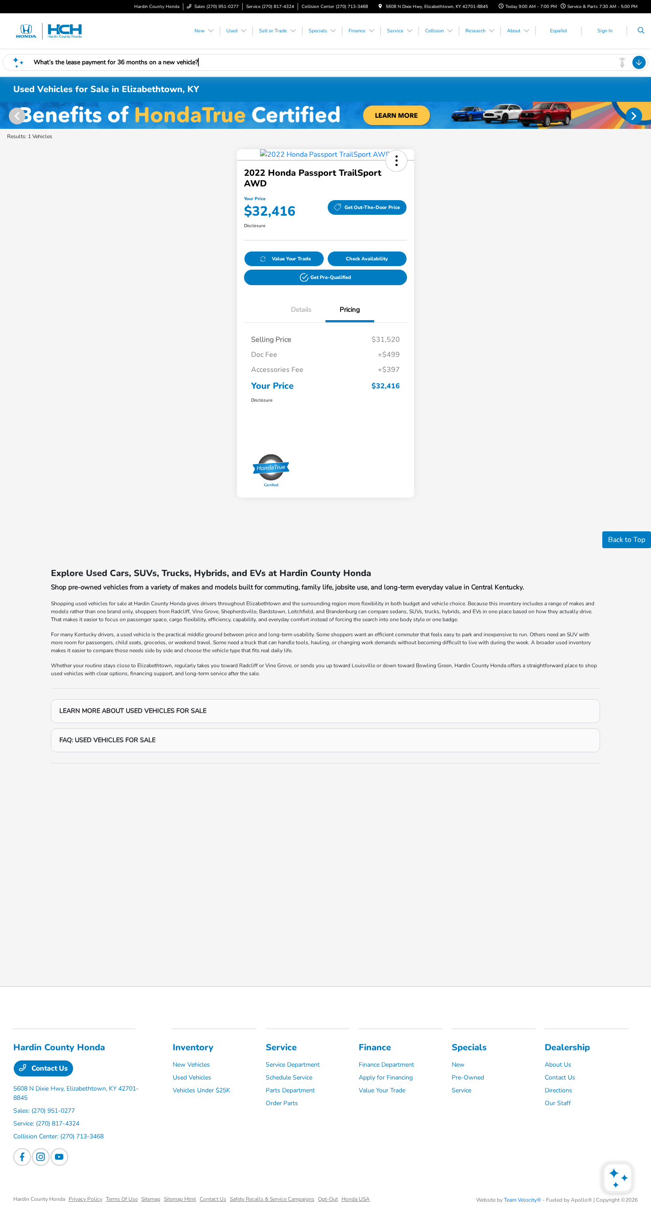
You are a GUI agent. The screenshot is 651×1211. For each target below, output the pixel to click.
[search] (641, 31)
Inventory (193, 1047)
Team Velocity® (522, 1199)
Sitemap (150, 1199)
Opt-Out (328, 1199)
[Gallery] (325, 115)
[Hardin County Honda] (53, 30)
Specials (469, 1047)
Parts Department (290, 1090)
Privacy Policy (85, 1199)
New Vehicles (191, 1064)
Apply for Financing (386, 1077)
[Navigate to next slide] (644, 115)
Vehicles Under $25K (201, 1090)
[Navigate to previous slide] (6, 115)
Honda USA (355, 1199)
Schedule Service (289, 1077)
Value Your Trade (291, 258)
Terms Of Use (122, 1199)
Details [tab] (301, 309)
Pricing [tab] (350, 309)
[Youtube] (59, 1157)
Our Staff (558, 1103)
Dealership (567, 1047)
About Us (558, 1064)
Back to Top (626, 540)
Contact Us (49, 1068)
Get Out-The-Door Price (372, 207)
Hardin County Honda (39, 1199)
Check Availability (367, 258)
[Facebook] (22, 1157)
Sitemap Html (180, 1199)
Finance (375, 1047)
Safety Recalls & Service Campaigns (272, 1199)
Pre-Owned (468, 1077)
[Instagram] (41, 1157)
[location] (380, 7)
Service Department (293, 1064)
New (458, 1064)
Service (281, 1047)
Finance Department (386, 1064)
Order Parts (282, 1103)
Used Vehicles (192, 1077)
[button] (396, 161)
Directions (558, 1090)
